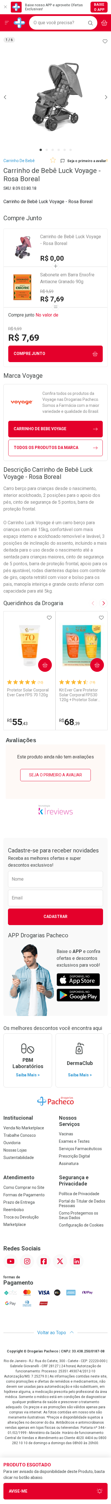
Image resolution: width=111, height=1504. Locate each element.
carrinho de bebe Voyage (40, 428)
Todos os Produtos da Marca (46, 447)
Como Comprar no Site (23, 1187)
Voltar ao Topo (52, 1332)
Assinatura (69, 1163)
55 (17, 722)
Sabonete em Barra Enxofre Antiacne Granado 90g (67, 278)
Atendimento (18, 1177)
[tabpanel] (55, 97)
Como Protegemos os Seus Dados (78, 1215)
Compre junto (29, 353)
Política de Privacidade (79, 1193)
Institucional (18, 1118)
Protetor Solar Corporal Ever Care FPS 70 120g (28, 692)
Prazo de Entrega (19, 1202)
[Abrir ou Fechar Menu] (7, 23)
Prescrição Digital (74, 1156)
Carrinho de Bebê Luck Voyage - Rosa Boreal (70, 240)
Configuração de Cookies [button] (81, 1225)
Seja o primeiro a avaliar (55, 775)
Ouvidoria (11, 1142)
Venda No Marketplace (23, 1128)
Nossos (69, 1121)
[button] (55, 97)
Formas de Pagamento (24, 1195)
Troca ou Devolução (21, 1217)
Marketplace (14, 1224)
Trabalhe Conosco (19, 1135)
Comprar (40, 665)
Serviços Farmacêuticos (80, 1148)
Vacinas (66, 1134)
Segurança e (74, 1180)
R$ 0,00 (52, 258)
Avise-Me (18, 1491)
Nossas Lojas (15, 1150)
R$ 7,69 (52, 299)
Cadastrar (55, 916)
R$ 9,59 (47, 291)
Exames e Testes (74, 1141)
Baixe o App (99, 7)
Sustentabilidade (18, 1157)
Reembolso (13, 1209)
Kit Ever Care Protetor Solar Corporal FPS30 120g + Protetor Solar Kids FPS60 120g (78, 695)
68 (69, 722)
